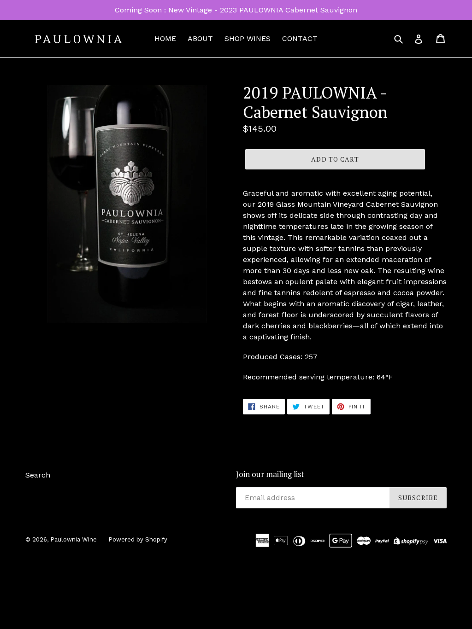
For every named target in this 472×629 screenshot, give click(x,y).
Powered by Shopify (137, 539)
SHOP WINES (247, 38)
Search (37, 475)
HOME (165, 38)
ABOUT (200, 38)
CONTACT (300, 38)
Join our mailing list (270, 474)
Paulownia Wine (73, 539)
